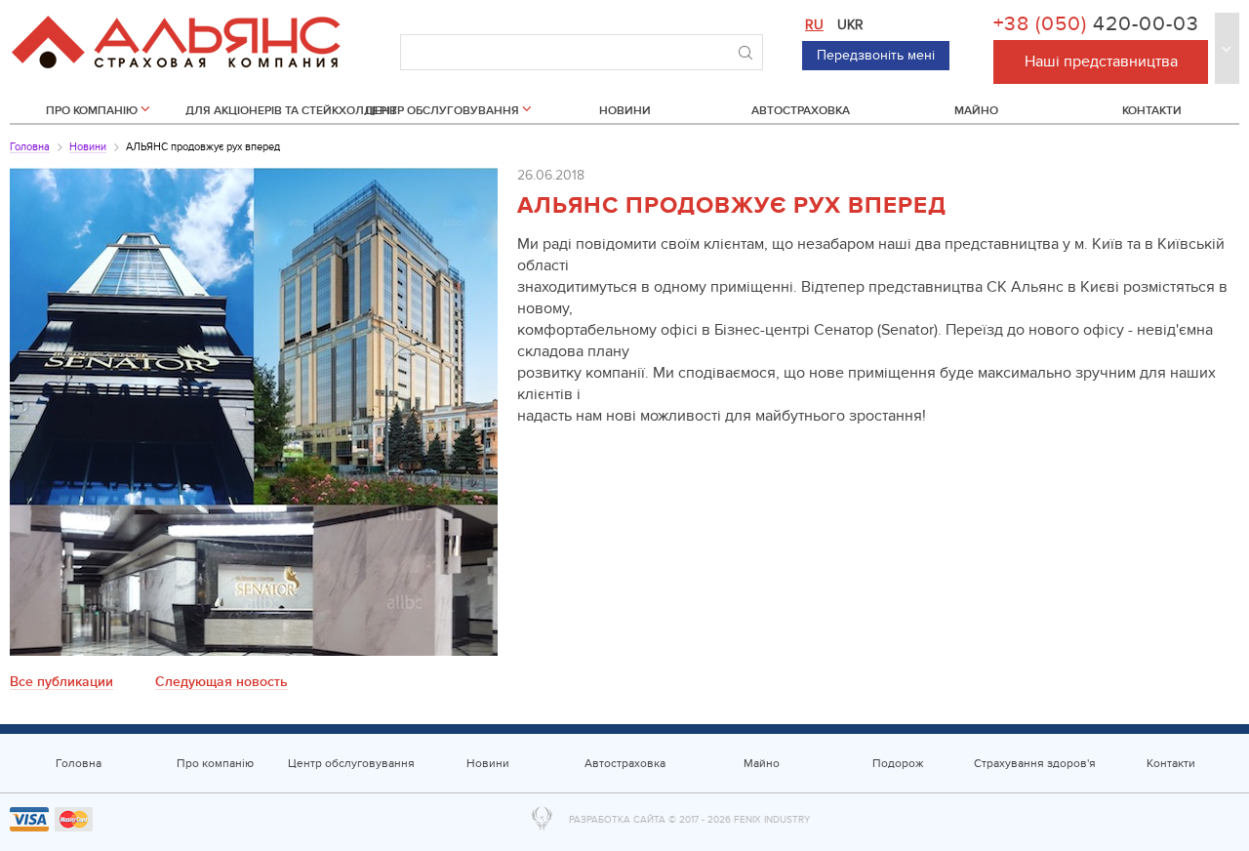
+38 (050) (1096, 24)
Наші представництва (1101, 61)
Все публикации (61, 682)
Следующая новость (221, 682)
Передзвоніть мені (876, 55)
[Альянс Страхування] (176, 34)
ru (814, 25)
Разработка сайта (617, 820)
